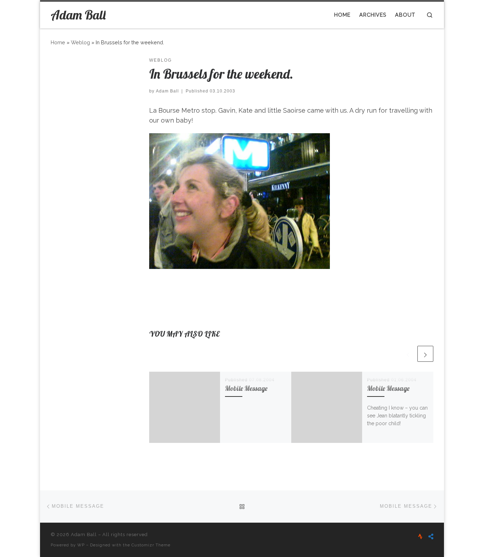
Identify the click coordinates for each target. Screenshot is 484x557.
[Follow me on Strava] (420, 536)
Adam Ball (167, 91)
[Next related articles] (425, 354)
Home (58, 42)
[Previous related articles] (408, 354)
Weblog (80, 42)
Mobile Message (246, 388)
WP (81, 544)
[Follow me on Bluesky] (430, 536)
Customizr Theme (150, 544)
